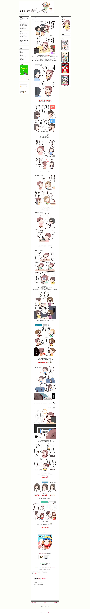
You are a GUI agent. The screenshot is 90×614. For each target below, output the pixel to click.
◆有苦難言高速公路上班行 (42, 553)
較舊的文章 (56, 602)
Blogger (48, 612)
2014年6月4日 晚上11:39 (42, 578)
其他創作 (21, 55)
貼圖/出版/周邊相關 (22, 56)
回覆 (34, 586)
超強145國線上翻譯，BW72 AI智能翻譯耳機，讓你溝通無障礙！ (24, 34)
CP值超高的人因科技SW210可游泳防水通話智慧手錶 (24, 38)
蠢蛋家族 (35, 573)
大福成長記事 (21, 52)
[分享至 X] (44, 572)
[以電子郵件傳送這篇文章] (43, 572)
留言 (21, 86)
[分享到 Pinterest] (46, 572)
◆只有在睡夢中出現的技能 (23, 25)
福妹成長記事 (21, 58)
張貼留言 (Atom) (46, 606)
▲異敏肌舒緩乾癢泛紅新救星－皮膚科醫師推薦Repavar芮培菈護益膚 (24, 41)
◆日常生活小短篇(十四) (23, 28)
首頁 (45, 602)
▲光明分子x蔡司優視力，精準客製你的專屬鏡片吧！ (24, 36)
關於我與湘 (21, 59)
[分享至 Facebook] (45, 572)
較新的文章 (34, 602)
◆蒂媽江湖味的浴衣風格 (23, 24)
